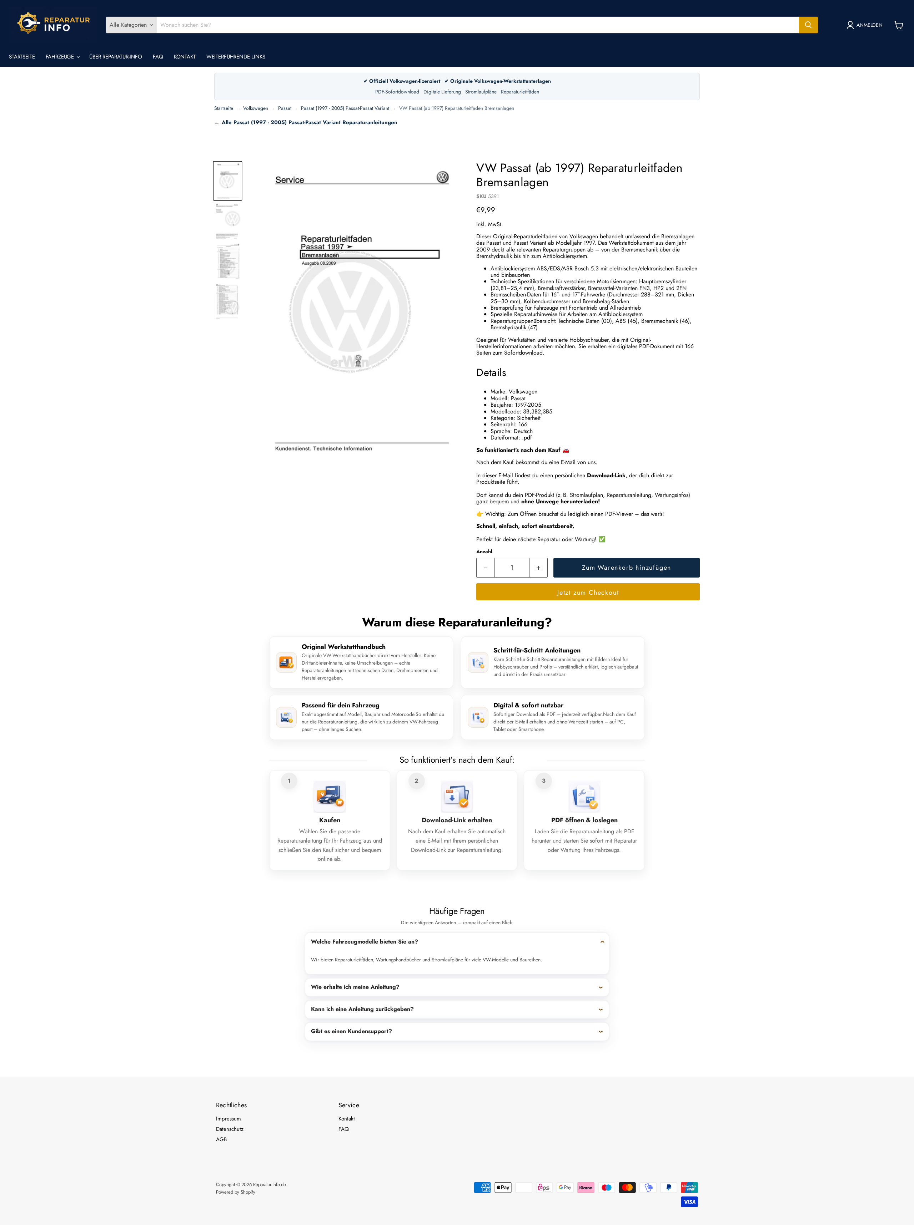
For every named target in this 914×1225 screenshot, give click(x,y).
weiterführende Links (235, 57)
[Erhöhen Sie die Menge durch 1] (538, 568)
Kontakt (185, 57)
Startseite (22, 57)
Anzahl (484, 551)
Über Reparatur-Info (115, 57)
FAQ (158, 57)
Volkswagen (255, 108)
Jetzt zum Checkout (588, 592)
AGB (221, 1139)
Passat (284, 108)
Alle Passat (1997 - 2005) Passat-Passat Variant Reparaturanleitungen (309, 122)
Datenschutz (229, 1129)
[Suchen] (808, 25)
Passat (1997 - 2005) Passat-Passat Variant (345, 108)
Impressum (228, 1119)
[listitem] (457, 953)
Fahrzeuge (61, 57)
